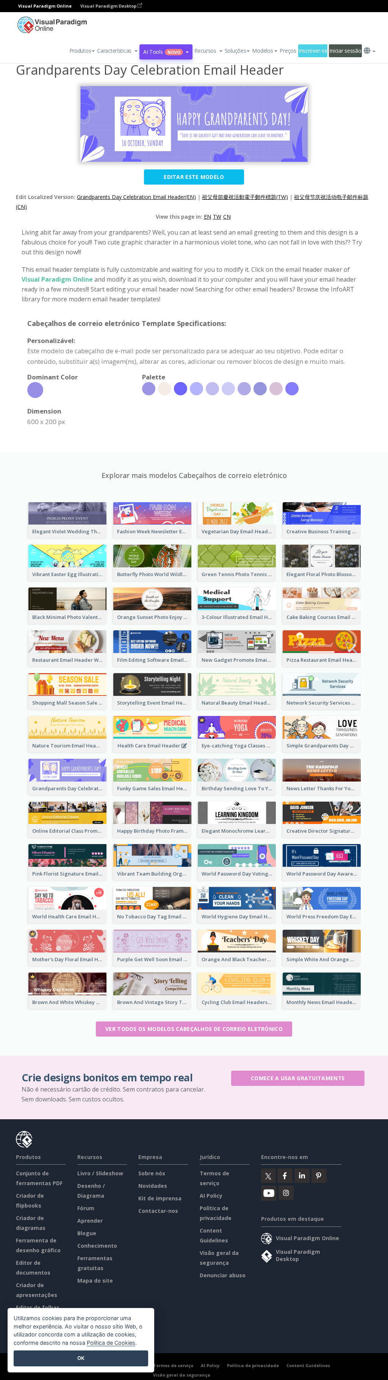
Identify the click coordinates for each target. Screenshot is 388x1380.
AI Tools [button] (161, 51)
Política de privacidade (253, 1365)
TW (217, 216)
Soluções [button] (235, 50)
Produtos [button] (80, 50)
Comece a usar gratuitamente (298, 1078)
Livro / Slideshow (100, 1173)
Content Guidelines (308, 1365)
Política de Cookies (111, 1342)
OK (80, 1358)
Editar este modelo (194, 176)
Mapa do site (95, 1280)
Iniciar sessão (345, 50)
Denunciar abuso (223, 1275)
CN (227, 216)
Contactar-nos (158, 1210)
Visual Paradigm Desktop (109, 6)
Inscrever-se (313, 50)
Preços (288, 50)
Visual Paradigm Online (57, 279)
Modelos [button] (262, 50)
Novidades (152, 1185)
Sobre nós (151, 1173)
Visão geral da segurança (181, 1375)
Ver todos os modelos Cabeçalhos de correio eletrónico (194, 1028)
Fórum (85, 1208)
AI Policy (211, 1195)
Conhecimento (97, 1245)
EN (207, 216)
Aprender (90, 1220)
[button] (117, 50)
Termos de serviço (173, 1365)
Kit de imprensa (159, 1198)
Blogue (86, 1233)
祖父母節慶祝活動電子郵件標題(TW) (245, 196)
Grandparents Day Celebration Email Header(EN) (136, 196)
